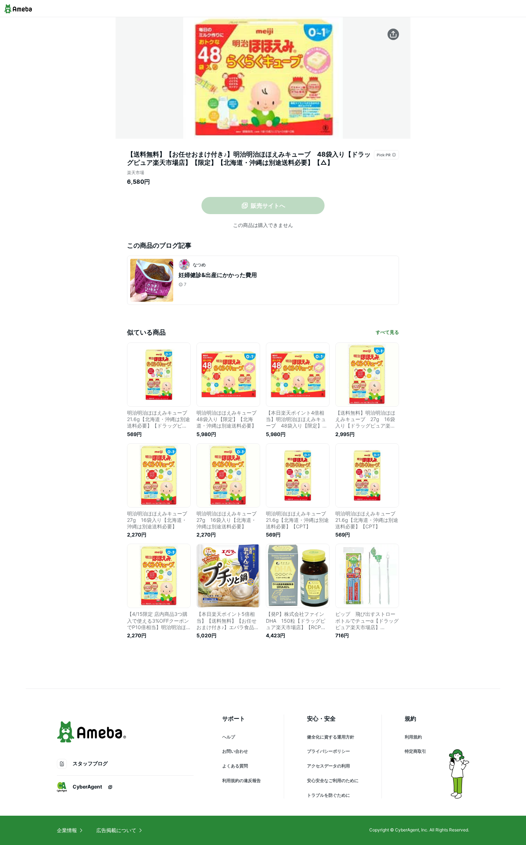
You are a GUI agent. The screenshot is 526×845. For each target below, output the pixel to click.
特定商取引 (415, 751)
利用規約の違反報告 (241, 780)
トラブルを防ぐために (328, 795)
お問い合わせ (235, 751)
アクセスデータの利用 (328, 766)
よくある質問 (235, 766)
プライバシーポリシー (328, 751)
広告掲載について (116, 830)
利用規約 (413, 737)
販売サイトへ (268, 205)
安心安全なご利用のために (333, 780)
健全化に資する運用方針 (330, 737)
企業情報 (67, 830)
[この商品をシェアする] (393, 34)
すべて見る (387, 332)
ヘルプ (228, 737)
